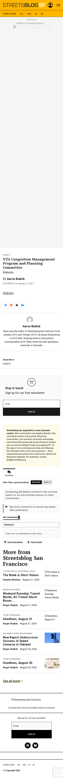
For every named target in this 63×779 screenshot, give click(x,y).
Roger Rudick (10, 605)
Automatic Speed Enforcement (18, 633)
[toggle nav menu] (58, 5)
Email (7, 404)
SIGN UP (31, 412)
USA (29, 14)
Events (6, 255)
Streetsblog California (16, 571)
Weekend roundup (11, 590)
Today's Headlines (11, 615)
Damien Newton (11, 579)
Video (32, 571)
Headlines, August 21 (17, 619)
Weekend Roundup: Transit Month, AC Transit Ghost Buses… (21, 597)
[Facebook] (28, 745)
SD (42, 14)
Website (8, 293)
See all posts (11, 681)
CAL (22, 14)
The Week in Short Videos (21, 575)
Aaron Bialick (16, 279)
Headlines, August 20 (17, 663)
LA (36, 14)
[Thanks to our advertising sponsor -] (31, 135)
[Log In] (50, 5)
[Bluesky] (35, 745)
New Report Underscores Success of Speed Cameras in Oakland (20, 641)
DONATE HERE (9, 14)
